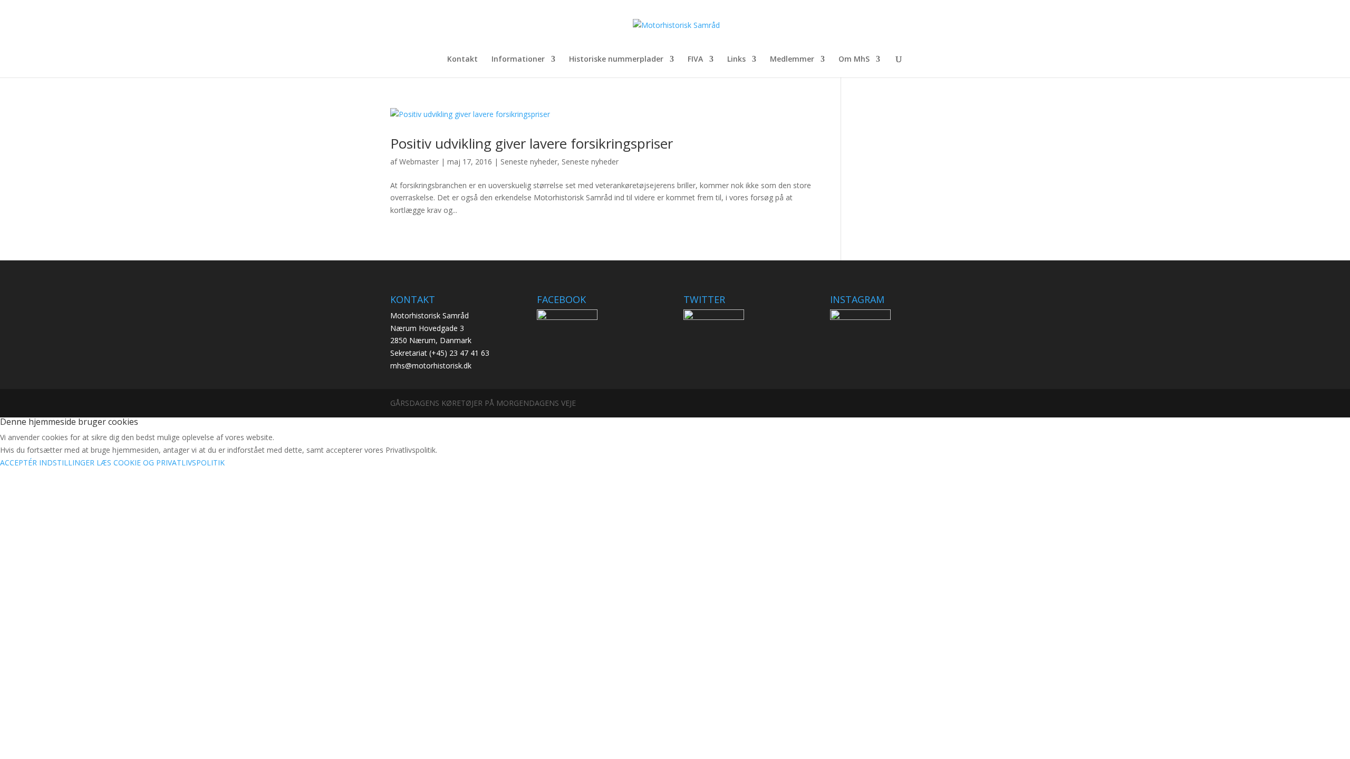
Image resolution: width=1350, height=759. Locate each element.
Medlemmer (792, 59)
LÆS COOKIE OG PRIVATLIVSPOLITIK (161, 463)
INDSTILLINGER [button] (66, 463)
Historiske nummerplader (616, 59)
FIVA (695, 59)
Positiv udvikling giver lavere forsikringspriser (531, 143)
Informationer (518, 59)
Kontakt (462, 59)
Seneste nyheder (528, 162)
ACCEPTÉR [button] (18, 463)
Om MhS (854, 59)
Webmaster (419, 162)
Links (736, 59)
